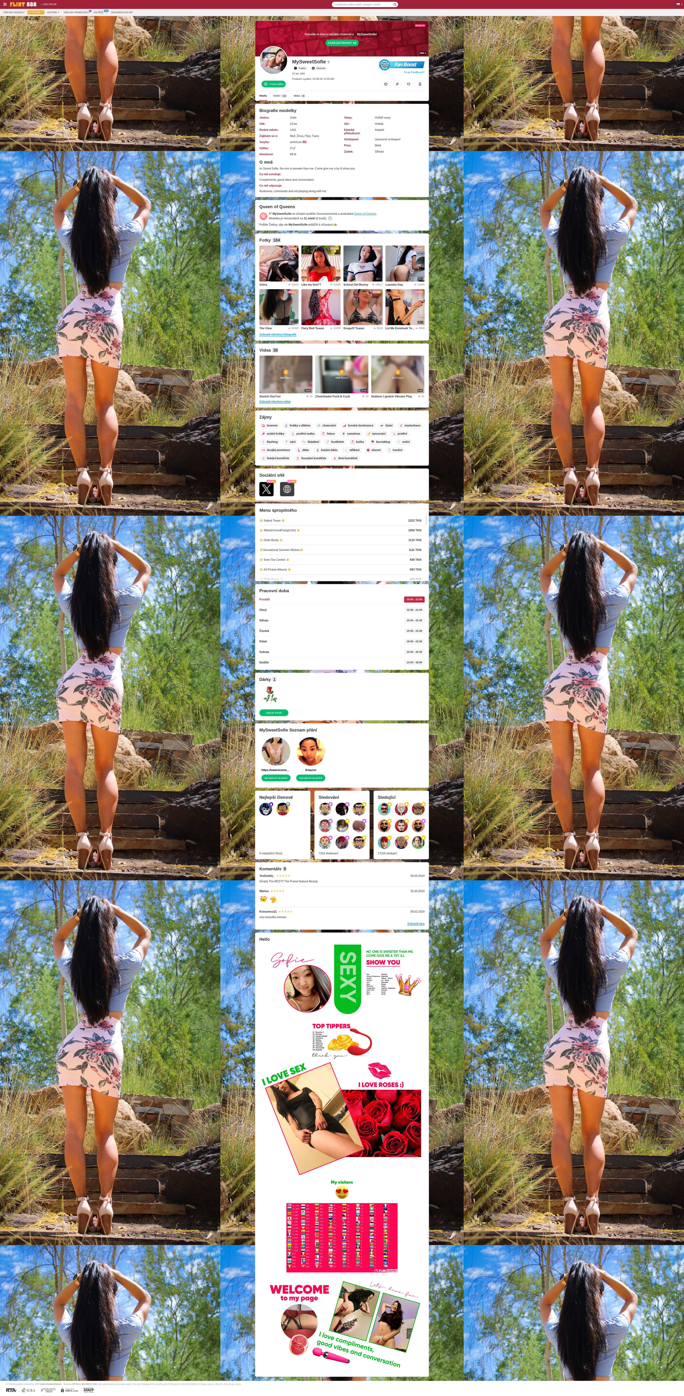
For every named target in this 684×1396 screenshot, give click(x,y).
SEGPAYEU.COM (89, 1384)
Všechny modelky (14, 12)
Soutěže (98, 12)
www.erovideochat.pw (50, 1384)
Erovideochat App (122, 12)
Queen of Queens (365, 213)
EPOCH (75, 1384)
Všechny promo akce (76, 12)
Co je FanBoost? (414, 72)
